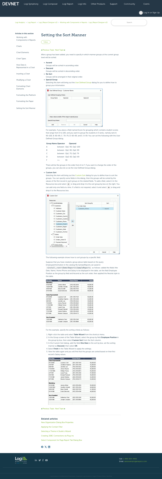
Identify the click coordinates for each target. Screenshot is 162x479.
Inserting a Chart (23, 74)
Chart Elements (22, 52)
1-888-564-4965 (130, 459)
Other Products (98, 4)
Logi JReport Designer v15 (48, 22)
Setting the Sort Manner (25, 108)
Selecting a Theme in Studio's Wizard (56, 431)
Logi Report (67, 4)
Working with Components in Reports (26, 38)
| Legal (94, 476)
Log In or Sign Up (151, 12)
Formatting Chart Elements (23, 87)
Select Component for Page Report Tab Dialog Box (61, 440)
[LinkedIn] (49, 447)
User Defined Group (83, 82)
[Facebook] (42, 447)
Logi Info (82, 4)
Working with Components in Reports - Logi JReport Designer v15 (83, 22)
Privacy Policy (101, 476)
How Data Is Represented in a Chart (25, 66)
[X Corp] (46, 447)
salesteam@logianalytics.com (135, 461)
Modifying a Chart (23, 80)
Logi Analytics (20, 22)
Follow (46, 42)
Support (113, 4)
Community (129, 4)
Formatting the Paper (24, 101)
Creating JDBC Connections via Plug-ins (57, 436)
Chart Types (21, 59)
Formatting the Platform (26, 95)
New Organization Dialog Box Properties (57, 422)
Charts (19, 46)
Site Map (109, 476)
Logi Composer (50, 4)
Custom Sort (80, 175)
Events (146, 4)
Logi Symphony (31, 4)
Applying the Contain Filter (51, 427)
